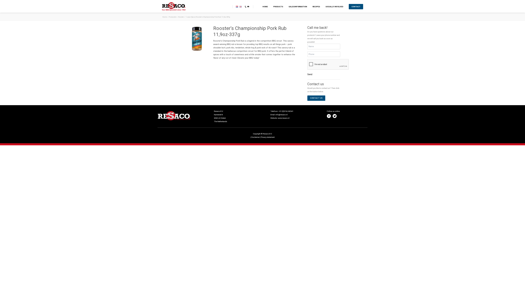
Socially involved (334, 7)
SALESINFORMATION (298, 7)
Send (309, 74)
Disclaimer (255, 137)
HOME (265, 7)
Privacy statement (268, 137)
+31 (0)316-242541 (285, 111)
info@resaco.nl (281, 115)
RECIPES (316, 7)
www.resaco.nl (283, 118)
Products (278, 7)
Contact (356, 7)
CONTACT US (316, 98)
